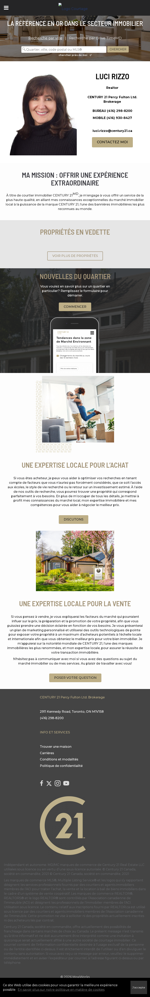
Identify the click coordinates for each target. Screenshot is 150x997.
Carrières (47, 753)
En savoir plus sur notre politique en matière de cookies (61, 990)
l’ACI (28, 889)
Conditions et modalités (59, 759)
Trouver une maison (55, 746)
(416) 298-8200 (119, 111)
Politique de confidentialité (61, 766)
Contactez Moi (112, 142)
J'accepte (138, 987)
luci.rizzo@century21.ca (112, 131)
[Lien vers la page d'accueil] (75, 8)
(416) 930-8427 (119, 118)
